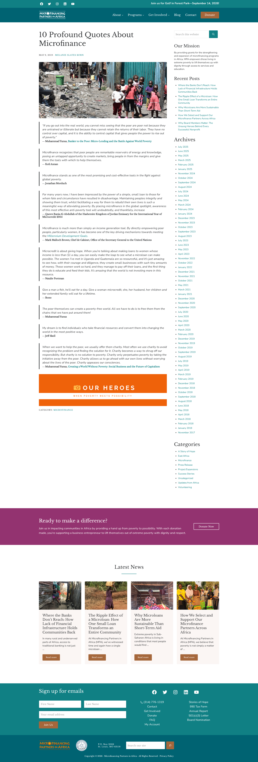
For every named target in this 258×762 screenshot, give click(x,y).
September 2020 (187, 307)
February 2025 (185, 164)
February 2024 (185, 209)
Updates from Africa (188, 482)
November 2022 (186, 258)
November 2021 (186, 276)
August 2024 (185, 186)
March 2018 (184, 419)
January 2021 (185, 294)
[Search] (170, 745)
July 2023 (183, 240)
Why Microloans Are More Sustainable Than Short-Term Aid (198, 109)
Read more (53, 658)
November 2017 (186, 432)
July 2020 (183, 311)
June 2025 (183, 151)
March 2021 (184, 289)
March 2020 (184, 329)
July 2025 (183, 146)
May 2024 (183, 200)
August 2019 (185, 356)
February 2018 (185, 423)
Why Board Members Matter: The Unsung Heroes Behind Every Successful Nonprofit (195, 126)
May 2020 (183, 320)
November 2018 (186, 387)
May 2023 (183, 249)
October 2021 (185, 280)
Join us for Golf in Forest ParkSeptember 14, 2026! (185, 3)
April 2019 (183, 369)
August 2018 (185, 401)
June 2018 (183, 405)
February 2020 (185, 334)
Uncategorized (185, 478)
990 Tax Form (198, 707)
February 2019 (185, 378)
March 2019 (184, 374)
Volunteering (185, 487)
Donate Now (206, 526)
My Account (152, 724)
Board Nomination (198, 720)
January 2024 (185, 213)
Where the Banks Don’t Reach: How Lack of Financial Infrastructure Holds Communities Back (197, 88)
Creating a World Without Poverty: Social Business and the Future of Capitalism (114, 366)
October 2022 (185, 262)
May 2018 (183, 410)
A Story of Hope (186, 451)
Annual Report (198, 711)
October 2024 (185, 177)
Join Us (48, 725)
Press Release (185, 464)
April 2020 (183, 325)
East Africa (183, 455)
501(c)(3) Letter (199, 716)
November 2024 (186, 173)
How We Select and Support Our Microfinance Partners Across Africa (196, 117)
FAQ (152, 720)
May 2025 (183, 155)
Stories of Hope (198, 702)
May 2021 (183, 285)
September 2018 (187, 396)
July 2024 (183, 191)
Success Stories (186, 473)
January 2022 (185, 267)
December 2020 (186, 298)
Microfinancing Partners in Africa (120, 756)
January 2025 (185, 169)
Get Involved (152, 711)
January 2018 (185, 428)
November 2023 (186, 222)
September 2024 (187, 182)
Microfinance (63, 410)
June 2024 (183, 195)
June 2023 (183, 244)
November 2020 (186, 302)
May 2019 (183, 365)
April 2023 (183, 253)
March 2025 (184, 160)
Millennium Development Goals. (67, 236)
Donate (152, 716)
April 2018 (183, 414)
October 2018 (185, 392)
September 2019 (187, 352)
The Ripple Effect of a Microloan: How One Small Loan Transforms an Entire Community (198, 99)
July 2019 (183, 361)
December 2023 (186, 218)
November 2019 (186, 343)
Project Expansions (188, 469)
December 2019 (186, 338)
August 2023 (185, 236)
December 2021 (186, 271)
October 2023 (185, 227)
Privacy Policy (167, 756)
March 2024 (184, 204)
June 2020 (183, 316)
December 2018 (186, 383)
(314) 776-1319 (153, 702)
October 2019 (185, 347)
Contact (152, 707)
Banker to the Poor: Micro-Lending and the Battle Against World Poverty (110, 141)
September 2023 (187, 231)
